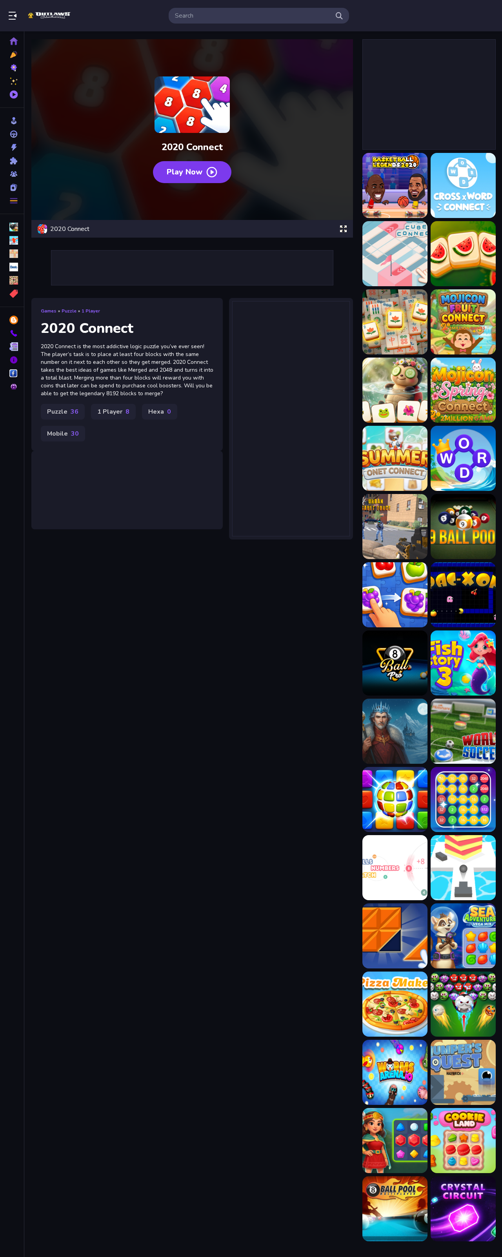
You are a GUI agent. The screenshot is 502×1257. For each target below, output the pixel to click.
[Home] (12, 41)
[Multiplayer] (12, 174)
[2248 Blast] (463, 799)
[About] (12, 360)
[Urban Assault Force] (394, 526)
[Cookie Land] (463, 1140)
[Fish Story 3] (463, 663)
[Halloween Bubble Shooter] (463, 1004)
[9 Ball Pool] (463, 526)
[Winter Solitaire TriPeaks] (394, 731)
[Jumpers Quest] (463, 1072)
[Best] (12, 267)
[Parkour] (12, 240)
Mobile (63, 433)
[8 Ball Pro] (394, 663)
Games (48, 311)
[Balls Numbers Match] (394, 867)
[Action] (12, 147)
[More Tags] (12, 293)
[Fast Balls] (463, 867)
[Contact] (12, 333)
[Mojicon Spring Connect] (463, 390)
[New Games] (12, 54)
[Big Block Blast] (394, 935)
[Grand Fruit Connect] (463, 253)
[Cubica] (394, 799)
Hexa (159, 411)
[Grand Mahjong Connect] (394, 321)
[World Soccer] (463, 731)
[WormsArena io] (394, 1072)
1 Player (91, 311)
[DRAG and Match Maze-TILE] (394, 594)
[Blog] (12, 320)
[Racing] (12, 134)
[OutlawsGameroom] (12, 373)
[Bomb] (12, 227)
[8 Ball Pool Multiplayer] (394, 1208)
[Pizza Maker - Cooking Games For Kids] (394, 1004)
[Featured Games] (12, 81)
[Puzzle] (12, 160)
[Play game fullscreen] (343, 229)
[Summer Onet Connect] (394, 458)
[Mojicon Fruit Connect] (463, 321)
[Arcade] (12, 120)
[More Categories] (12, 200)
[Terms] (12, 346)
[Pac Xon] (463, 594)
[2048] (12, 253)
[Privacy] (12, 386)
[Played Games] (12, 94)
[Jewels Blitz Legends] (394, 1140)
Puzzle (69, 311)
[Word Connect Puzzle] (463, 458)
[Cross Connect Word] (463, 185)
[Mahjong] (12, 280)
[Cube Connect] (394, 253)
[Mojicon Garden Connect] (394, 390)
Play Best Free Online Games (50, 15)
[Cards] (12, 187)
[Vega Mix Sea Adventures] (463, 935)
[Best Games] (12, 67)
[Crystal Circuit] (463, 1208)
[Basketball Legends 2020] (394, 185)
